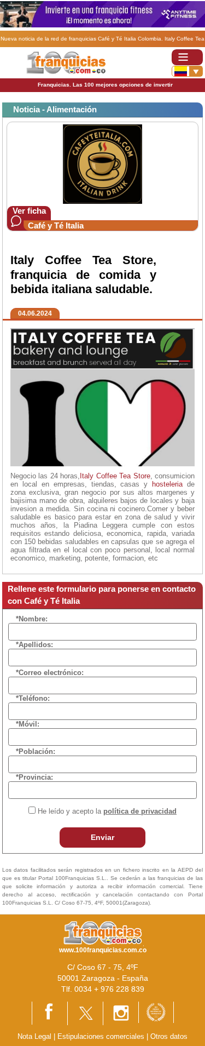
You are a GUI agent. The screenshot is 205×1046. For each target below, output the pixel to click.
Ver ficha (29, 210)
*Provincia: (34, 777)
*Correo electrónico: (50, 672)
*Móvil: (27, 724)
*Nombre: (32, 619)
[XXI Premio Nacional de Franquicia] (156, 1012)
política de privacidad (140, 811)
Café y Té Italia (56, 225)
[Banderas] (187, 71)
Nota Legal (34, 1036)
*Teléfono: (33, 698)
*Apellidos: (34, 645)
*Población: (35, 751)
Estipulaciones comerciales (102, 1036)
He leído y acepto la (107, 811)
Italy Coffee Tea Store (115, 476)
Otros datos (169, 1036)
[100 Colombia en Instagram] (120, 1013)
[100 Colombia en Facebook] (49, 1013)
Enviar (102, 837)
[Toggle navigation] (187, 57)
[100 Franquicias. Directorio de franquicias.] (66, 62)
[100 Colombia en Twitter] (85, 1013)
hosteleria (167, 484)
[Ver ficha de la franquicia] (102, 163)
